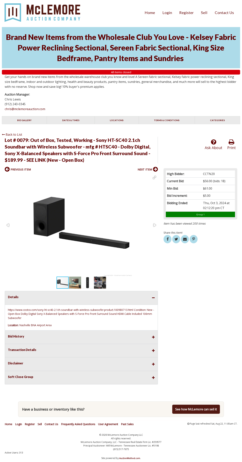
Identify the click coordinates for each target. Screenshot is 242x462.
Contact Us (224, 12)
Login (167, 12)
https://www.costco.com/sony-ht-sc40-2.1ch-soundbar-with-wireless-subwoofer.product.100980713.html (70, 310)
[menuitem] (150, 12)
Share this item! (173, 232)
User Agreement (108, 424)
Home (150, 12)
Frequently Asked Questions (78, 424)
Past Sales (127, 424)
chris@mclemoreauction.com (25, 109)
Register (186, 12)
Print (231, 147)
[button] (154, 177)
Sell (204, 12)
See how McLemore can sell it (196, 409)
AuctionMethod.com (129, 458)
